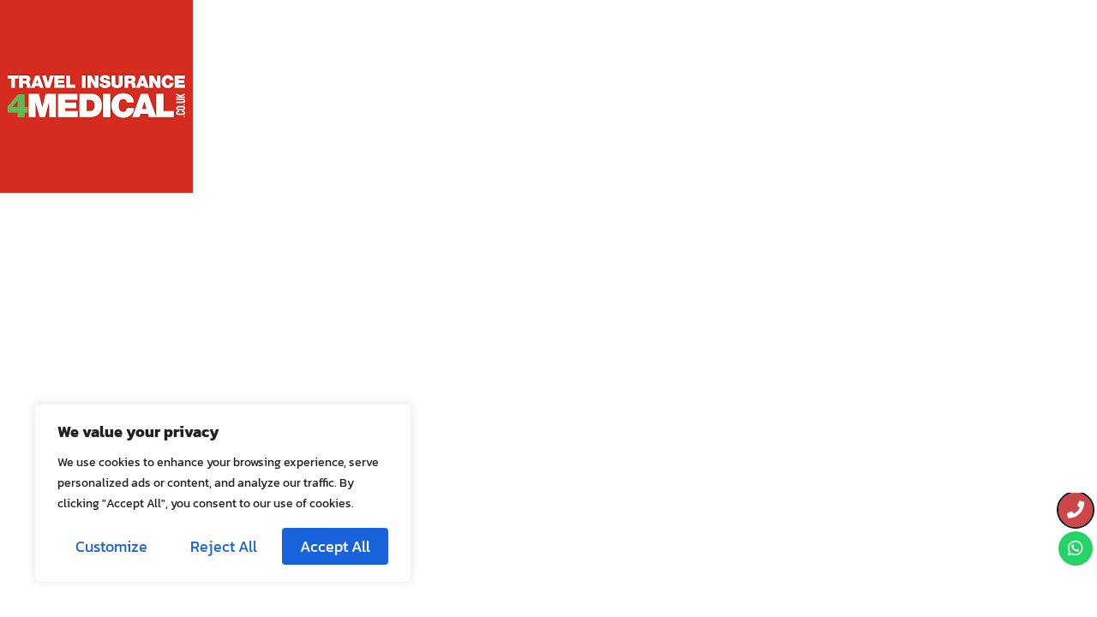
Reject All (223, 546)
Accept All (335, 546)
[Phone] (1075, 510)
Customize (111, 546)
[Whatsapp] (1075, 548)
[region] (222, 493)
